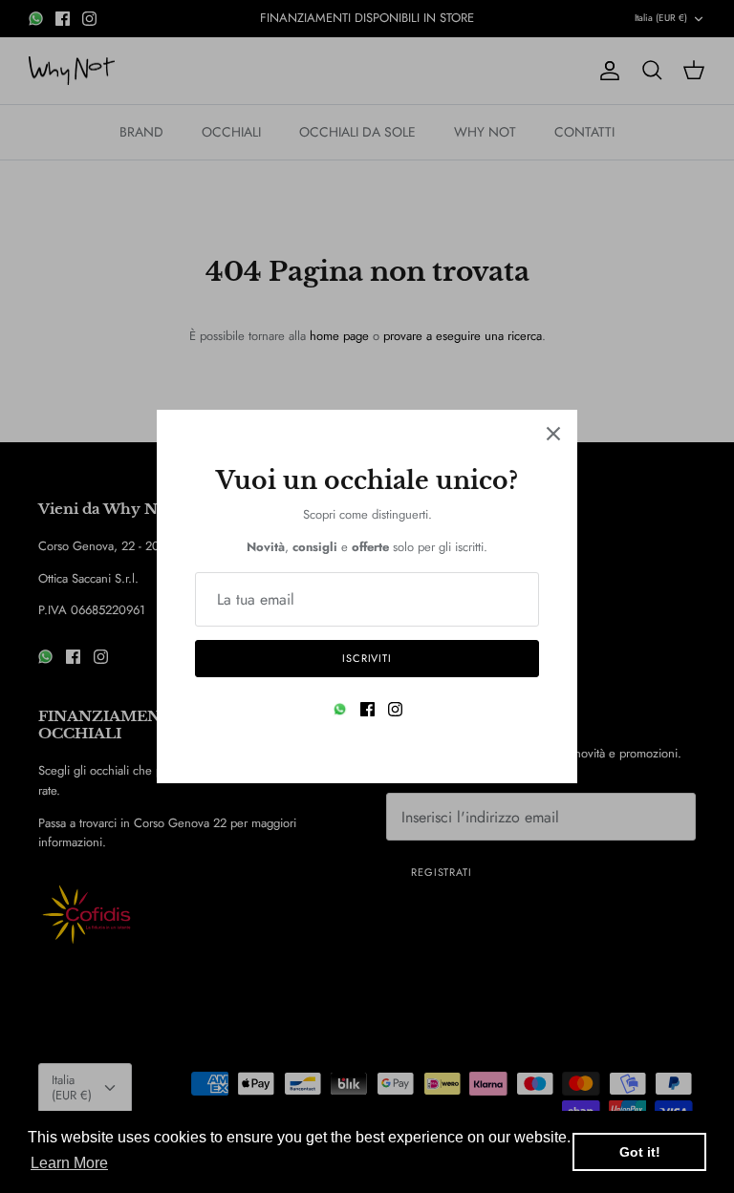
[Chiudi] (553, 434)
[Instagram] (395, 709)
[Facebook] (367, 709)
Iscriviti (367, 658)
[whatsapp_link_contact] (340, 709)
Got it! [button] (639, 1152)
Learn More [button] (69, 1163)
